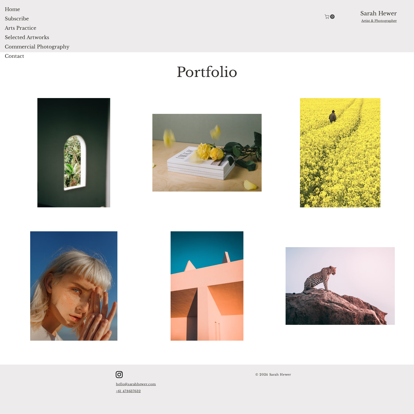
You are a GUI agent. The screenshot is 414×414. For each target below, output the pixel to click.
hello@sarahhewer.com (136, 384)
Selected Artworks (27, 37)
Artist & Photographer (379, 21)
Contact (14, 56)
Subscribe (17, 19)
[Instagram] (119, 374)
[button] (330, 16)
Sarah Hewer (378, 13)
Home (12, 9)
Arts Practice (20, 28)
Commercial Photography (37, 47)
